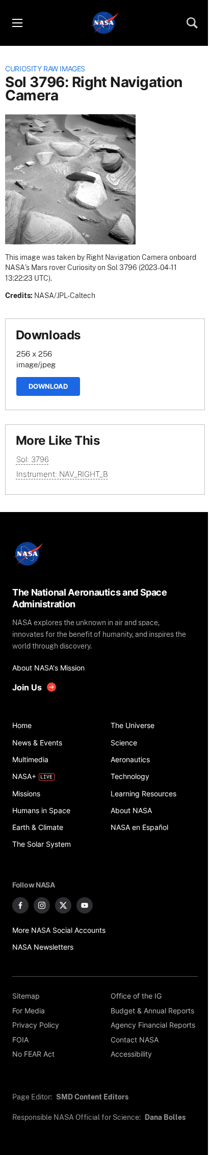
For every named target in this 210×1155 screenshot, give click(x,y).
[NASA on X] (63, 905)
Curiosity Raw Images (45, 69)
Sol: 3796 (32, 459)
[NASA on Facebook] (20, 905)
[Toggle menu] (16, 23)
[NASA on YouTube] (84, 905)
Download (48, 386)
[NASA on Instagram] (42, 905)
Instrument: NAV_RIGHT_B (62, 474)
